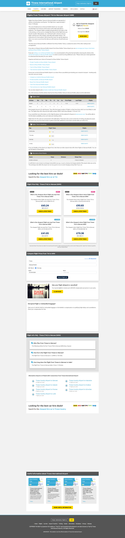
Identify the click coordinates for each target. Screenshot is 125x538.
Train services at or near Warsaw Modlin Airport (42, 87)
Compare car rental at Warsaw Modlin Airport (42, 77)
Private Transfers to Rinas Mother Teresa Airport (43, 62)
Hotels (82, 9)
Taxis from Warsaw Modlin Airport (39, 84)
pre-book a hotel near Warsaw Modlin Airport (54, 90)
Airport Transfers (54, 9)
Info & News (74, 9)
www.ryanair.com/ (80, 114)
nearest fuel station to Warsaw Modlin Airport (41, 54)
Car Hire (43, 9)
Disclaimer (78, 523)
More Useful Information (62, 507)
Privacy (84, 523)
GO (96, 3)
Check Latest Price (45, 211)
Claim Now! (57, 291)
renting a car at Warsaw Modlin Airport (44, 53)
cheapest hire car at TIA (48, 177)
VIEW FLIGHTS (90, 103)
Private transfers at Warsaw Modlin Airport (41, 79)
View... (31, 501)
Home (29, 9)
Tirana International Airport (46, 3)
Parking (65, 9)
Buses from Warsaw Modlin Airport (39, 82)
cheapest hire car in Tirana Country (52, 409)
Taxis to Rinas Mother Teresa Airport (39, 67)
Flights (36, 9)
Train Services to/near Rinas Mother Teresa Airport (43, 69)
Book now (83, 36)
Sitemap (89, 523)
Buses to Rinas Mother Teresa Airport (40, 64)
